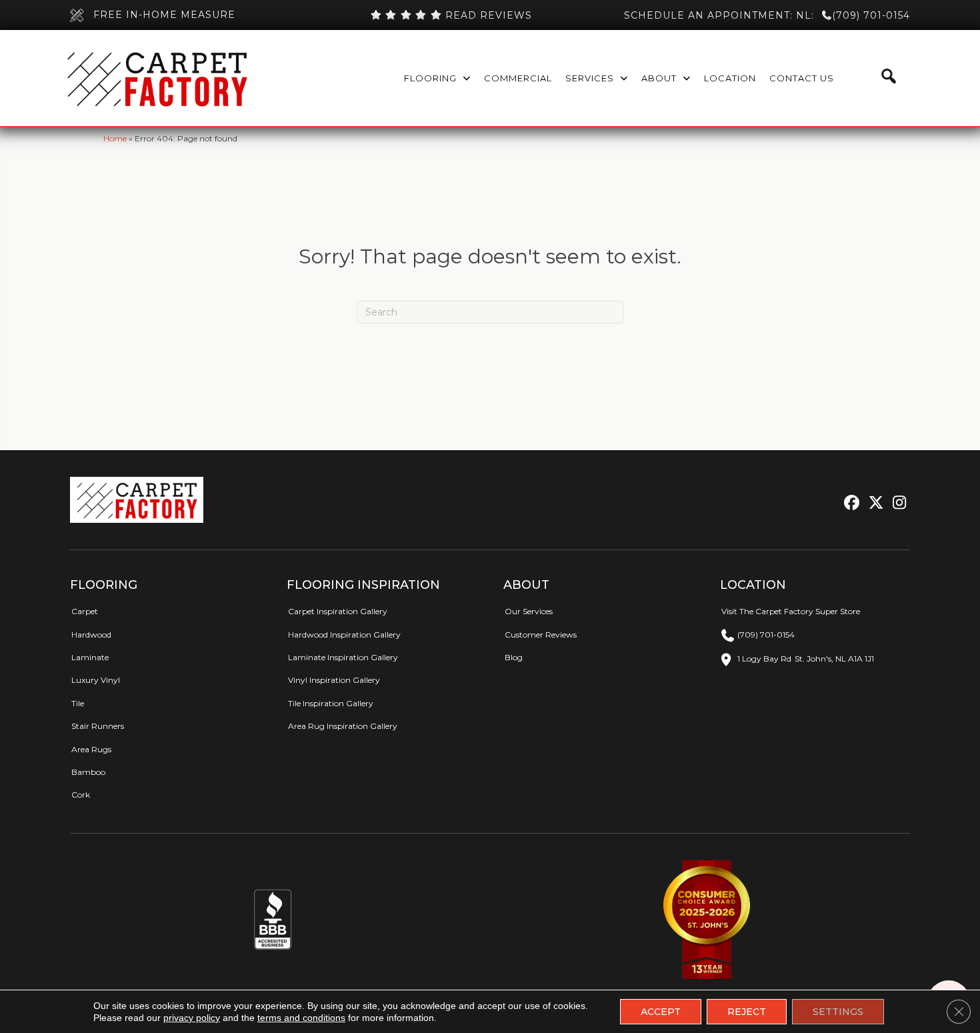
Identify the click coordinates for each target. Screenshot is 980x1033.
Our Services (529, 611)
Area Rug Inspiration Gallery (342, 726)
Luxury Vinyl (95, 680)
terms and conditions (301, 1017)
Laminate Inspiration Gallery (343, 657)
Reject (746, 1012)
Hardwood (91, 635)
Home (115, 138)
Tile (77, 703)
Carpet (84, 611)
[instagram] (896, 503)
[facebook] (849, 503)
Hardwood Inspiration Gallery (344, 635)
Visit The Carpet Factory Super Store (790, 611)
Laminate (90, 657)
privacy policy (191, 1017)
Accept (661, 1012)
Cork (80, 795)
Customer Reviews (541, 635)
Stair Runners (97, 726)
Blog (514, 657)
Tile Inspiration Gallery (330, 703)
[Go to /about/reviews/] (451, 15)
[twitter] (873, 503)
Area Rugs (91, 749)
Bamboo (88, 772)
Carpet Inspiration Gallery (337, 611)
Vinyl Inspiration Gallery (334, 680)
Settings (838, 1012)
